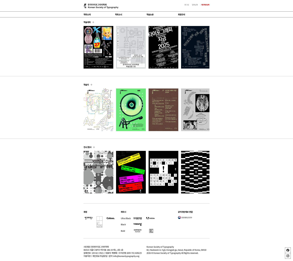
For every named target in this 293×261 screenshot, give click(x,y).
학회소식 (118, 14)
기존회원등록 (205, 5)
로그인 (186, 5)
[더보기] (93, 22)
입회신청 (195, 5)
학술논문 (150, 14)
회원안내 (181, 14)
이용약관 (87, 255)
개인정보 (95, 255)
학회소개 (87, 14)
